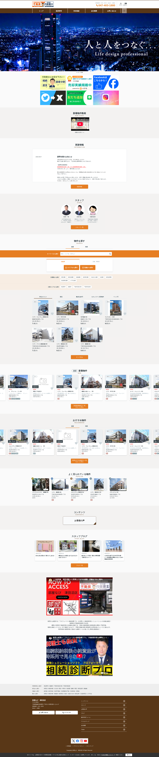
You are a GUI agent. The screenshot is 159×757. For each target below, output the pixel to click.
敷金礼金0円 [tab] (79, 296)
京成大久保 (71, 693)
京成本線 (72, 691)
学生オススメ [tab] (43, 296)
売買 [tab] (86, 246)
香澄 (60, 688)
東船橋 (85, 688)
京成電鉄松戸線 (65, 691)
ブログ (83, 713)
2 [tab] (78, 72)
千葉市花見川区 (78, 286)
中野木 (64, 688)
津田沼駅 (63, 277)
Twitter (83, 729)
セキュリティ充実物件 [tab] (98, 296)
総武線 (46, 691)
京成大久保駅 (94, 277)
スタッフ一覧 (79, 227)
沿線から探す (88, 267)
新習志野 (77, 693)
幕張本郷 (50, 688)
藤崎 (72, 688)
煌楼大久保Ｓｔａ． (80, 132)
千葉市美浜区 (87, 286)
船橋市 (69, 286)
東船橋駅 (78, 277)
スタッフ (83, 705)
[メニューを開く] (124, 10)
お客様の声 (79, 520)
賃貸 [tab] (72, 246)
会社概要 (94, 11)
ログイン (120, 5)
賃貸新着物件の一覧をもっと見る (79, 406)
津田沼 (46, 688)
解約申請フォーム (85, 717)
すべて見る (79, 357)
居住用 (63, 261)
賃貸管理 (59, 11)
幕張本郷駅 (71, 277)
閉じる (129, 755)
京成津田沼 (83, 693)
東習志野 (80, 688)
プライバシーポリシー (79, 746)
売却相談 (76, 11)
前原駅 (102, 277)
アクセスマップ (85, 721)
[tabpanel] (79, 42)
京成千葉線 (57, 691)
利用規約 (69, 746)
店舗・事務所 (96, 261)
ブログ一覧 (79, 565)
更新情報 (79, 186)
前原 (65, 693)
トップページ (84, 701)
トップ (41, 11)
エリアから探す (72, 267)
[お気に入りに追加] (52, 314)
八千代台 (89, 693)
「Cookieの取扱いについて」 (107, 755)
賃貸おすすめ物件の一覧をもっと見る (79, 461)
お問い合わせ (111, 11)
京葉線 (77, 691)
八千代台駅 (73, 280)
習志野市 (63, 286)
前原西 (68, 688)
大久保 (56, 688)
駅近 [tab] (61, 296)
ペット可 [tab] (115, 296)
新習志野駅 (109, 277)
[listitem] (43, 388)
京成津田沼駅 (64, 280)
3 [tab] (80, 72)
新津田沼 (61, 693)
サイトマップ (90, 746)
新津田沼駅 (86, 277)
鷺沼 (76, 688)
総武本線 (50, 691)
